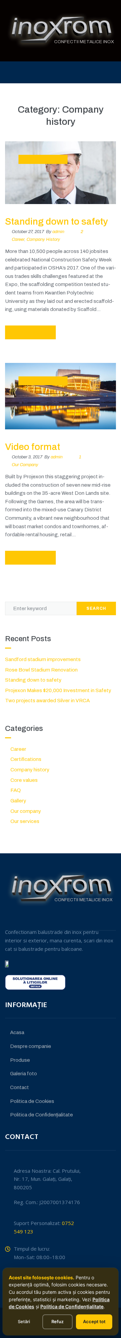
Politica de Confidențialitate (72, 1306)
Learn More (30, 332)
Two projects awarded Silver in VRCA (47, 700)
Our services (24, 821)
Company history (43, 159)
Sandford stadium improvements (43, 659)
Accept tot (94, 1321)
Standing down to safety (56, 221)
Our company (25, 464)
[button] (114, 72)
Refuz (57, 1321)
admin (58, 231)
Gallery (18, 800)
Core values (24, 780)
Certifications (25, 759)
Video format (32, 447)
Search (96, 608)
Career (18, 239)
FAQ (15, 790)
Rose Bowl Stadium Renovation (41, 670)
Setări (24, 1321)
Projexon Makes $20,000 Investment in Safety (58, 690)
